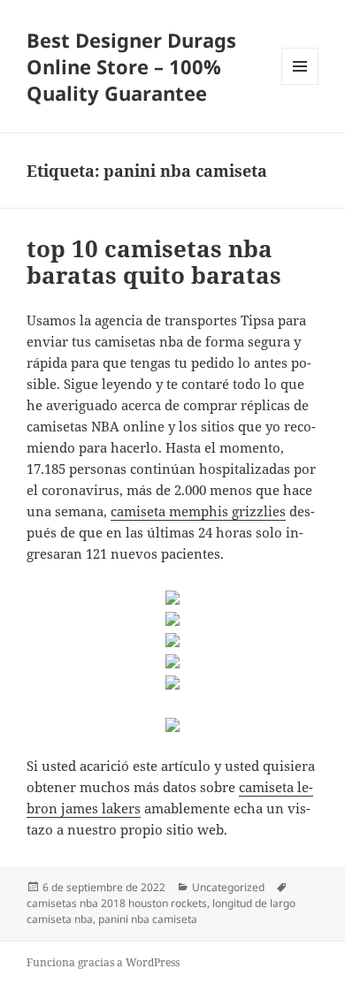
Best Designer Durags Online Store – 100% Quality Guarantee (131, 66)
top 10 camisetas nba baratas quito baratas (154, 262)
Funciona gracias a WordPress (103, 962)
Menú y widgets (300, 84)
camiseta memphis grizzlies (198, 511)
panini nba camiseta (147, 919)
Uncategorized (228, 887)
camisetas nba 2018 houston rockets (117, 903)
